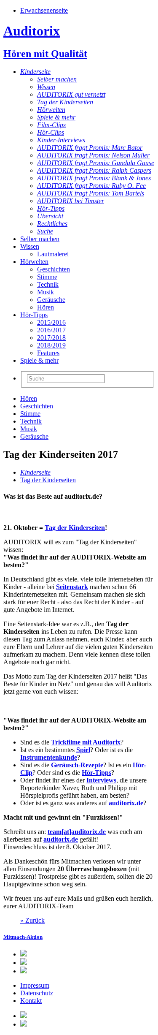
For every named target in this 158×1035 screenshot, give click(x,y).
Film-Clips (51, 124)
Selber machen (57, 79)
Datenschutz (36, 993)
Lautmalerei (53, 254)
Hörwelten (51, 109)
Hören (45, 307)
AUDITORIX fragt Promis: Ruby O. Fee (91, 185)
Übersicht (50, 216)
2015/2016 (51, 322)
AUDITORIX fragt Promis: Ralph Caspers (94, 170)
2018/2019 (51, 345)
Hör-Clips (50, 132)
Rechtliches (52, 223)
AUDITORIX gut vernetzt (71, 94)
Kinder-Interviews (61, 140)
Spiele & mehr (56, 117)
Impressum (34, 985)
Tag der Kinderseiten (65, 102)
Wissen (46, 86)
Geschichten (53, 269)
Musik (45, 292)
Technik (48, 284)
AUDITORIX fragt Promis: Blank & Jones (94, 178)
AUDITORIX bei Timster (70, 200)
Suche (45, 231)
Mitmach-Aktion (23, 937)
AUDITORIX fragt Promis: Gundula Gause (95, 162)
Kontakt (31, 1000)
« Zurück (32, 920)
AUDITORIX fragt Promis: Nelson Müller (93, 155)
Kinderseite (35, 71)
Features (48, 352)
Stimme (47, 276)
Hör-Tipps (50, 208)
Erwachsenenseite (44, 10)
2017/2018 (51, 337)
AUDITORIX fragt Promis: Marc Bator (89, 147)
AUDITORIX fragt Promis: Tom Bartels (90, 193)
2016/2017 (51, 330)
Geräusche (51, 299)
